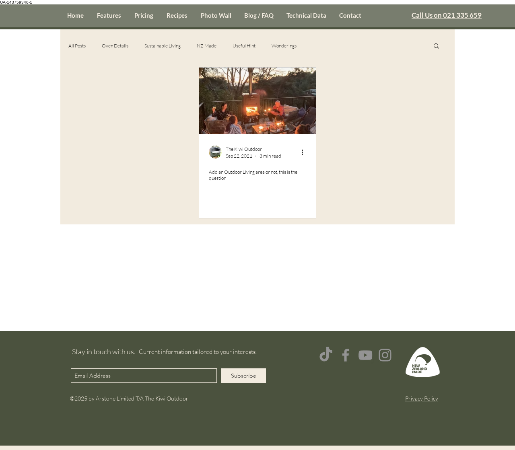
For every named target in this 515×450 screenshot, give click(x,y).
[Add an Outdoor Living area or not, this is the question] (257, 101)
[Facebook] (345, 355)
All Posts (77, 46)
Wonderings (284, 46)
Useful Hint (244, 46)
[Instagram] (385, 355)
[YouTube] (365, 355)
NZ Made (206, 46)
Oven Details (115, 46)
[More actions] (305, 152)
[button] (436, 46)
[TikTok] (325, 355)
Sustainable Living (162, 46)
